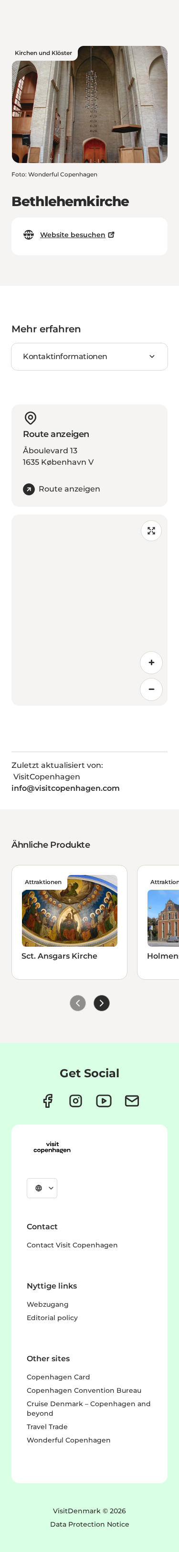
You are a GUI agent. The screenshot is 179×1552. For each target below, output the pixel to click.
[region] (89, 610)
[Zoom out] (151, 689)
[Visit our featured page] (103, 1101)
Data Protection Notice (89, 1524)
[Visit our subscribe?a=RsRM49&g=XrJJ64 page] (132, 1101)
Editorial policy (52, 1317)
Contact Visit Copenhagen (72, 1245)
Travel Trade (47, 1426)
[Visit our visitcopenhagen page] (47, 1101)
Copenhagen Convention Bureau (84, 1390)
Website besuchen (72, 234)
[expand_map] (151, 530)
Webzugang (48, 1304)
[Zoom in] (151, 662)
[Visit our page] (75, 1101)
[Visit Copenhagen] (52, 1147)
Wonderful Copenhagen (69, 1440)
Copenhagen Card (58, 1377)
